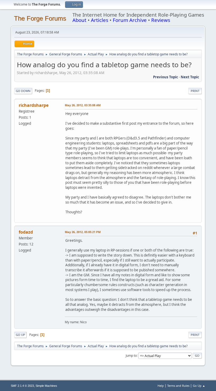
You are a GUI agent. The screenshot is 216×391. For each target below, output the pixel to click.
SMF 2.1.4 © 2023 (22, 385)
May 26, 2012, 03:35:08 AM (83, 105)
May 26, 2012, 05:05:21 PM (83, 232)
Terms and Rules (178, 386)
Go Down (23, 91)
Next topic (190, 77)
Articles (99, 20)
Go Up (20, 335)
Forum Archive (130, 20)
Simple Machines (46, 385)
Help (161, 386)
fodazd (26, 232)
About (79, 20)
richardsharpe (33, 105)
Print (195, 91)
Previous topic (165, 77)
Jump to (131, 355)
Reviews (160, 20)
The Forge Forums (40, 18)
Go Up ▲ (199, 386)
